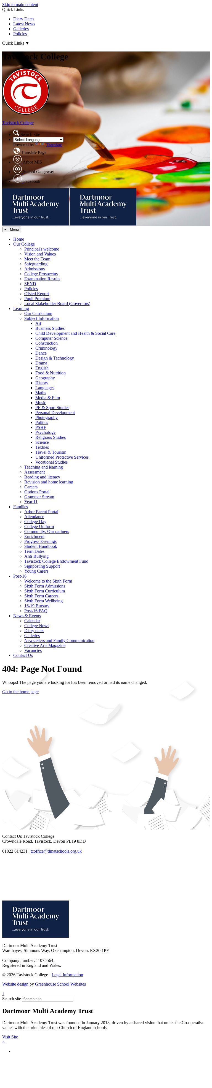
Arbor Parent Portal (41, 511)
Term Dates (34, 551)
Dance (41, 353)
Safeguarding (35, 264)
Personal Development (55, 412)
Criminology (46, 348)
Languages (44, 387)
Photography (46, 417)
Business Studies (50, 328)
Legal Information (67, 974)
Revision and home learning (48, 482)
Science (42, 442)
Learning (21, 308)
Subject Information (41, 318)
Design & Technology (54, 358)
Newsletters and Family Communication (59, 640)
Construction (46, 343)
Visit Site (10, 1037)
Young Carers (36, 571)
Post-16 (19, 576)
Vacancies (33, 650)
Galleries (21, 28)
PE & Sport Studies (52, 407)
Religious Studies (50, 437)
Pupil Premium (37, 298)
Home (18, 239)
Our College (24, 244)
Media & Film (47, 397)
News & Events (27, 615)
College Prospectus (41, 273)
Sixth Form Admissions (44, 586)
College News (36, 625)
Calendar (32, 620)
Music (40, 402)
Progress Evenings (40, 541)
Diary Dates (23, 19)
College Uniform (39, 526)
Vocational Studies (51, 462)
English (42, 368)
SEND (30, 283)
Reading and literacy (42, 477)
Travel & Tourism (50, 452)
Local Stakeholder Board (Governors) (57, 303)
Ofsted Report (36, 293)
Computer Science (51, 338)
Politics (41, 422)
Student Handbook (40, 546)
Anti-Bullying (36, 556)
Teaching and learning (43, 467)
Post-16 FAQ (35, 610)
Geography (45, 378)
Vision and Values (40, 254)
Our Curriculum (38, 313)
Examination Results (42, 278)
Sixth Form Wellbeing (43, 601)
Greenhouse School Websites (60, 984)
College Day (35, 521)
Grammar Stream (39, 496)
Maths (40, 392)
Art (38, 323)
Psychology (45, 432)
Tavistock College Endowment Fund (56, 561)
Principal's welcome (41, 249)
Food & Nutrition (50, 373)
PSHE (40, 427)
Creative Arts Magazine (44, 645)
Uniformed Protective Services (62, 457)
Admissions (34, 268)
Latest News (24, 23)
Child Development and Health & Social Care (75, 333)
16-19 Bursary (36, 605)
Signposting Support (42, 566)
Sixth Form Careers (41, 596)
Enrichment (34, 536)
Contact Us (23, 655)
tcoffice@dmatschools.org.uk (56, 851)
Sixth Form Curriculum (44, 591)
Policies (20, 33)
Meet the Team (37, 259)
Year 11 (31, 501)
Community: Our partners (46, 531)
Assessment (34, 472)
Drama (41, 363)
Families (20, 506)
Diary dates (34, 630)
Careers (31, 487)
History (41, 382)
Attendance (34, 516)
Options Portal (36, 491)
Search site (11, 998)
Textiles (42, 447)
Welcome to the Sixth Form (48, 581)
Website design (15, 984)
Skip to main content (20, 4)
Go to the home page (20, 691)
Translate (54, 144)
